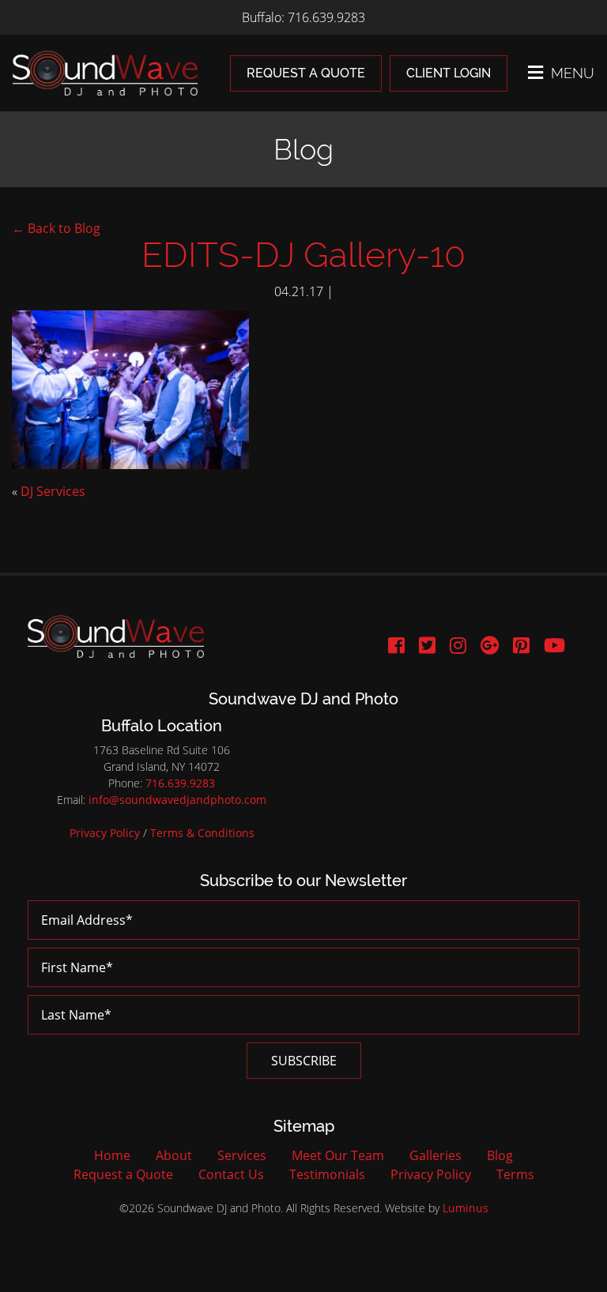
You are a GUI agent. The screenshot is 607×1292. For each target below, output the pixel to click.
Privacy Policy (105, 832)
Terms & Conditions (202, 832)
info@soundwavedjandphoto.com (177, 799)
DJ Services (53, 491)
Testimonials (327, 1174)
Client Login (448, 73)
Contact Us (231, 1174)
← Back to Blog (56, 228)
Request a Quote (306, 73)
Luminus (465, 1207)
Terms (515, 1174)
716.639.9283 (180, 783)
